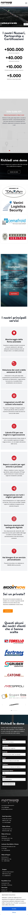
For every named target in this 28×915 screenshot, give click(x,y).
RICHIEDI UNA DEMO (14, 172)
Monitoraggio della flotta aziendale (14, 340)
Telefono (5, 764)
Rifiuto (14, 912)
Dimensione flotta (8, 770)
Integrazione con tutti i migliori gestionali (14, 496)
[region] (14, 903)
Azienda (5, 752)
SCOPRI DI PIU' (8, 611)
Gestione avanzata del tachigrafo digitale (14, 526)
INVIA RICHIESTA (9, 784)
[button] (4, 150)
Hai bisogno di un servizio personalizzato (14, 558)
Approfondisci (14, 293)
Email (4, 758)
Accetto (14, 908)
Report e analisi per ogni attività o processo (14, 465)
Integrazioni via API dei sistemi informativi (14, 403)
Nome (4, 739)
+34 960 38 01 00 (7, 875)
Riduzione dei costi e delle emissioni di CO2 (14, 371)
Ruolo (4, 777)
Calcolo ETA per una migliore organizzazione (14, 433)
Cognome (5, 745)
